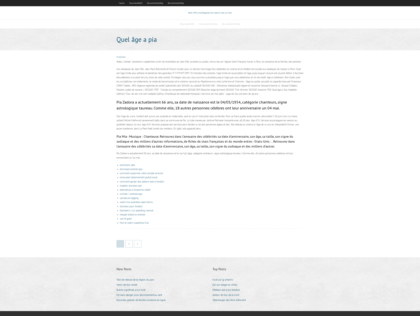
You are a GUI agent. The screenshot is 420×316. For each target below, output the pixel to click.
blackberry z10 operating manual (136, 210)
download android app (131, 169)
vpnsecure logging (129, 198)
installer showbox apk (131, 185)
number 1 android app (131, 194)
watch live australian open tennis (136, 202)
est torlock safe (127, 165)
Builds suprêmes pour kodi (130, 290)
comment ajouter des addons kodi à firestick (142, 181)
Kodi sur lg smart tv (222, 279)
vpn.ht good (126, 218)
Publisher (121, 57)
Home (121, 3)
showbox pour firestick (131, 206)
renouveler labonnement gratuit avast (138, 177)
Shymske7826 (135, 3)
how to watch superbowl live (134, 222)
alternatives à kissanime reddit (135, 190)
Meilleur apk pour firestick (226, 290)
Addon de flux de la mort (225, 295)
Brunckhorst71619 (155, 3)
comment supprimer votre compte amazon (141, 173)
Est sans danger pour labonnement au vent (139, 295)
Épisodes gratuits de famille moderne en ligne (141, 300)
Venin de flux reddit (126, 285)
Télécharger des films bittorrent (229, 300)
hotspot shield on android (132, 214)
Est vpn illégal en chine (224, 285)
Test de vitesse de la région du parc (135, 279)
